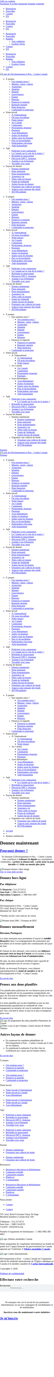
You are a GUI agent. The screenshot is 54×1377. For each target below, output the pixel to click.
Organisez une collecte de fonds (26, 186)
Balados (9, 39)
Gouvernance (18, 94)
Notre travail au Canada (16, 1092)
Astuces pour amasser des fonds (26, 189)
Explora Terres (18, 44)
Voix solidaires (18, 41)
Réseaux (15, 99)
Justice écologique (20, 135)
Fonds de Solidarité (20, 181)
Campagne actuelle (14, 1172)
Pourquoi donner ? (14, 850)
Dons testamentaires (21, 174)
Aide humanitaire (19, 145)
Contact (9, 14)
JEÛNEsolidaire (19, 192)
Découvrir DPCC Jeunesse (24, 158)
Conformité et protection (23, 110)
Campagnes (17, 125)
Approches (16, 86)
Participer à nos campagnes (24, 151)
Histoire (15, 92)
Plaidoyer (10, 1177)
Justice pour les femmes (22, 138)
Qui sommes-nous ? (21, 81)
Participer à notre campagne (18, 1115)
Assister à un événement (23, 161)
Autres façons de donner (23, 184)
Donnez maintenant (20, 169)
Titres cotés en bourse (21, 179)
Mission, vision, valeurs (22, 84)
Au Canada (17, 122)
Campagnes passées (15, 1174)
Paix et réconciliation (21, 140)
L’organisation (12, 1180)
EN (7, 16)
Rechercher (5, 1285)
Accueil (9, 831)
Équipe (15, 97)
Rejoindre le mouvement (23, 156)
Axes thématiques (20, 133)
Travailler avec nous (21, 163)
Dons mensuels (18, 171)
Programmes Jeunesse (21, 128)
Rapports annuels (19, 104)
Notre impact (17, 120)
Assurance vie (18, 176)
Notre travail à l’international (19, 1090)
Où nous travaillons (20, 117)
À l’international (19, 115)
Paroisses (16, 130)
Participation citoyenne (22, 143)
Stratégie (15, 89)
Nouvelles (10, 11)
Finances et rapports (21, 102)
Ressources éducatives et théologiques (23, 1169)
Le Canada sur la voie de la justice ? (28, 153)
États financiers (18, 107)
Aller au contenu (7, 1)
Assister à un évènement (17, 1122)
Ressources (11, 8)
